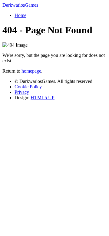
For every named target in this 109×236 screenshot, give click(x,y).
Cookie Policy (28, 86)
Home (20, 15)
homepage (31, 71)
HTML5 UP (42, 97)
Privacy (22, 92)
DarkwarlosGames (20, 5)
